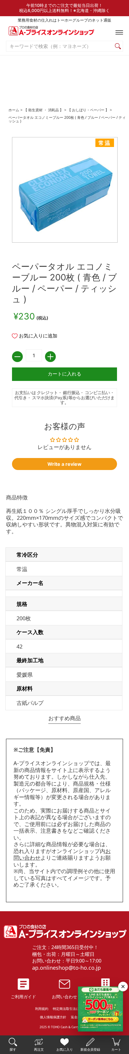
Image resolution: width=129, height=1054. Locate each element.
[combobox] (59, 46)
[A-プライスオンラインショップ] (64, 32)
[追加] (50, 356)
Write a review (64, 464)
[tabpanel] (64, 603)
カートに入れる (64, 374)
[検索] (118, 46)
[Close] (123, 986)
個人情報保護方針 (53, 1017)
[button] (118, 32)
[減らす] (17, 356)
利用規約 (41, 1008)
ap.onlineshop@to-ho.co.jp (66, 967)
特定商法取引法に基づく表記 (74, 1008)
